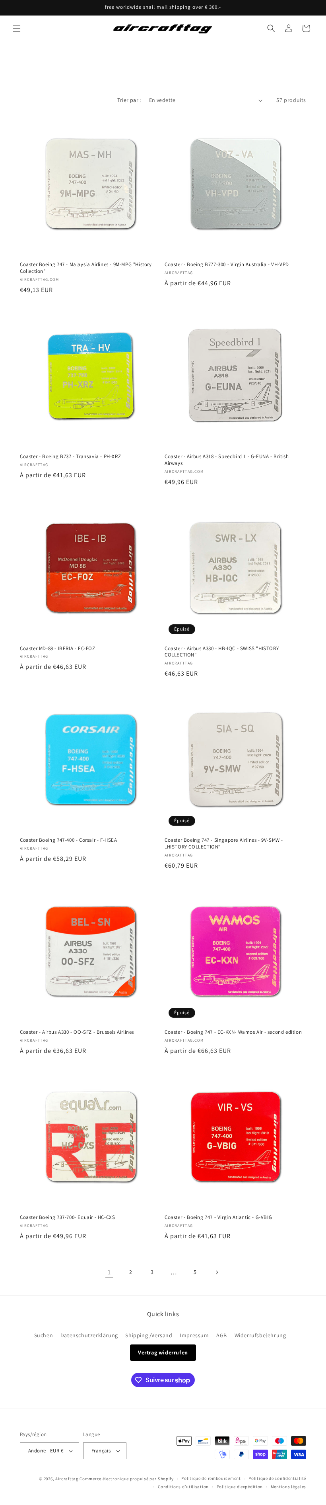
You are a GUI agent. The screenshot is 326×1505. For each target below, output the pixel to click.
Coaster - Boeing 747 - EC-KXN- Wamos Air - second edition (233, 1032)
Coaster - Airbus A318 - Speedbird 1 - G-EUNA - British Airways (227, 459)
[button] (16, 28)
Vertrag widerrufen (163, 1352)
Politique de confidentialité (277, 1478)
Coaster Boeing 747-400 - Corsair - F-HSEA (68, 840)
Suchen (43, 1335)
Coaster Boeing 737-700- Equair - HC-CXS (67, 1217)
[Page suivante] (216, 1272)
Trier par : (129, 100)
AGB (221, 1335)
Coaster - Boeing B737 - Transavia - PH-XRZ (70, 456)
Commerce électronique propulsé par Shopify (126, 1478)
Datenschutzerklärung (89, 1335)
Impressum (194, 1335)
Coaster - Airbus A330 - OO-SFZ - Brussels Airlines (77, 1032)
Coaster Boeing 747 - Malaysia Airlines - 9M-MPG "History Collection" (86, 267)
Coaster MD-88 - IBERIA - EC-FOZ (57, 648)
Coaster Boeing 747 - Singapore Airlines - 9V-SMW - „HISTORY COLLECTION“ (224, 843)
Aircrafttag (67, 1478)
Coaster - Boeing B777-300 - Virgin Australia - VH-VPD (227, 264)
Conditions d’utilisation (183, 1486)
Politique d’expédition (240, 1486)
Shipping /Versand (148, 1335)
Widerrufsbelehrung (260, 1335)
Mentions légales (288, 1486)
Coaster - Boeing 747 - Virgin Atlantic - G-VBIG (218, 1217)
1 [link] (109, 1272)
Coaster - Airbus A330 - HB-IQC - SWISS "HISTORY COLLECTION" (222, 651)
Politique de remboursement (211, 1478)
